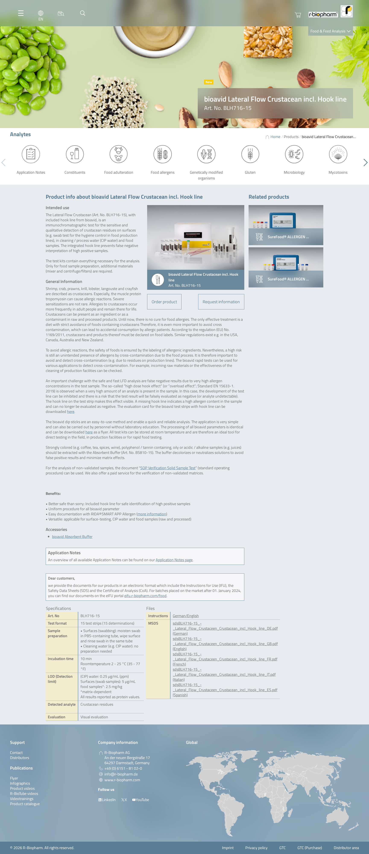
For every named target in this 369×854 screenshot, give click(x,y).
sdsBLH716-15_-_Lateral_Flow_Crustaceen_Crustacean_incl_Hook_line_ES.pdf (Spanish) (225, 690)
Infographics (20, 783)
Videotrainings (21, 799)
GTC (282, 848)
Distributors (19, 758)
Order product (164, 301)
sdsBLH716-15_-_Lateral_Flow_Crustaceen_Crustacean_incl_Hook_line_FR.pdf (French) (225, 659)
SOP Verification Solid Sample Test (167, 468)
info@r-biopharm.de (121, 774)
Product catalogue (25, 804)
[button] (364, 162)
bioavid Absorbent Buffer (72, 536)
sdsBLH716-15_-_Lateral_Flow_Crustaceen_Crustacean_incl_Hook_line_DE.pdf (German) (225, 628)
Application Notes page (174, 560)
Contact (16, 752)
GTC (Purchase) (309, 848)
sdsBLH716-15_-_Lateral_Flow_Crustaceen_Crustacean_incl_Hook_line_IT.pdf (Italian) (224, 674)
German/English (186, 616)
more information (152, 514)
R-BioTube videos (24, 793)
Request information (221, 301)
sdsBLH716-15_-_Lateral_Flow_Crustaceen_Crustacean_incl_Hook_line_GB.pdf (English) (225, 644)
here (70, 411)
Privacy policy (256, 848)
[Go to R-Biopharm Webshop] (298, 15)
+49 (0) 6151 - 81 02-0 (123, 768)
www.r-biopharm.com (122, 780)
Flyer (14, 778)
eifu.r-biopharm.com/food (145, 596)
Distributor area (346, 848)
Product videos (22, 788)
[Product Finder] (61, 13)
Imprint (228, 848)
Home (275, 137)
